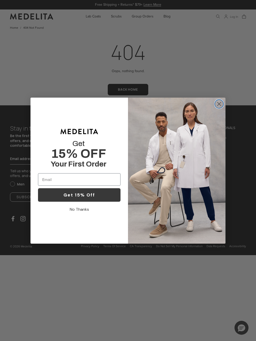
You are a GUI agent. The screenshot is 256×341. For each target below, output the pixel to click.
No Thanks (79, 209)
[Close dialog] (219, 104)
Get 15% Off (79, 195)
